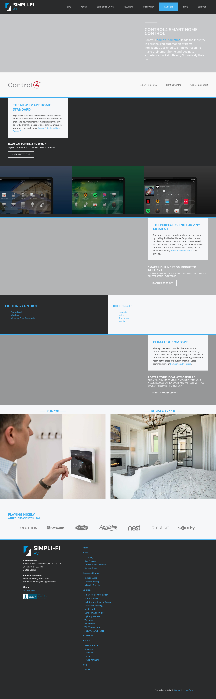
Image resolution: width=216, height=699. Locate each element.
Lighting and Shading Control (98, 602)
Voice (121, 315)
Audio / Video (90, 609)
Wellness (88, 620)
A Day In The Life (92, 585)
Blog (185, 7)
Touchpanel (124, 318)
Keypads (123, 312)
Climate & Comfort (199, 84)
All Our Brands (91, 645)
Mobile (122, 321)
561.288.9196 (29, 590)
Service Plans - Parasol (95, 564)
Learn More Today (162, 283)
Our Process (90, 561)
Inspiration (148, 7)
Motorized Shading (93, 605)
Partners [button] (168, 7)
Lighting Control (174, 84)
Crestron (88, 649)
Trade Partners (91, 659)
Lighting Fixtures (92, 616)
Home (68, 7)
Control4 (88, 652)
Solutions (87, 590)
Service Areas (90, 568)
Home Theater (91, 598)
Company (89, 557)
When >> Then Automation (23, 318)
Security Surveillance (94, 630)
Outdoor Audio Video (94, 612)
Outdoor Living (91, 581)
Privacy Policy (188, 690)
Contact (202, 7)
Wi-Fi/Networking (92, 627)
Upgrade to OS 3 (21, 154)
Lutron (87, 656)
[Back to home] (19, 7)
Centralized (16, 312)
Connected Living (91, 573)
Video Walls (89, 623)
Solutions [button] (128, 7)
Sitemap (177, 690)
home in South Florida (180, 364)
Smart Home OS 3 (148, 84)
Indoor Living (90, 577)
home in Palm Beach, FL (182, 250)
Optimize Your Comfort (165, 392)
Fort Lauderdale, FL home (169, 454)
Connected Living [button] (105, 7)
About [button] (84, 7)
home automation (168, 40)
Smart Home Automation (96, 594)
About (85, 552)
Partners (87, 640)
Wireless (15, 315)
